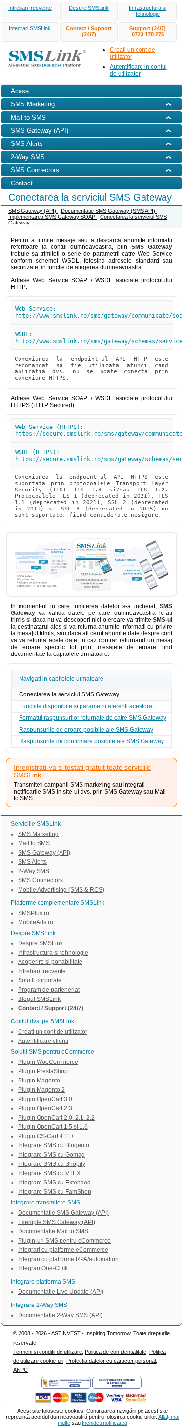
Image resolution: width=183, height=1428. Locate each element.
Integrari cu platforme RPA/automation (68, 1259)
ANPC (20, 1370)
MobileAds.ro (35, 922)
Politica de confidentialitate (115, 1352)
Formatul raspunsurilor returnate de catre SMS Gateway (92, 717)
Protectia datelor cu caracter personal (111, 1361)
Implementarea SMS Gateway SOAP (52, 217)
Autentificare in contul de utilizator (138, 70)
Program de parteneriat (49, 990)
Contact (22, 183)
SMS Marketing (38, 834)
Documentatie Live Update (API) (60, 1292)
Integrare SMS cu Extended (54, 1182)
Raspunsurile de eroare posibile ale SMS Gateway (86, 729)
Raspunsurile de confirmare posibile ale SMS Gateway (91, 741)
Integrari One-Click (43, 1268)
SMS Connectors (40, 880)
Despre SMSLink (89, 8)
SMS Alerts (32, 862)
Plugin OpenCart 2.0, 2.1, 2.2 (56, 1118)
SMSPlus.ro (33, 913)
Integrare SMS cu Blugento (53, 1145)
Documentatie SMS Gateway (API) (63, 1213)
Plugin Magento (39, 1080)
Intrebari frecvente (30, 8)
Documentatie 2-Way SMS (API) (60, 1315)
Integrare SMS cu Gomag (51, 1155)
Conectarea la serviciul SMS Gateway (69, 694)
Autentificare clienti (43, 1041)
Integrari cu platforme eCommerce (63, 1250)
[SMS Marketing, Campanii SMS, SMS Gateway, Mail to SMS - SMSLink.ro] (44, 68)
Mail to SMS (34, 843)
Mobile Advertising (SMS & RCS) (61, 890)
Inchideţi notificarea (104, 1423)
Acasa (20, 91)
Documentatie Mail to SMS (53, 1231)
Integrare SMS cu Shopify (51, 1164)
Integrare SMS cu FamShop (54, 1192)
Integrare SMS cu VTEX (49, 1173)
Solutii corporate (39, 980)
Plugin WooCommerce (48, 1062)
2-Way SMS (33, 871)
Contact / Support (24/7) (89, 31)
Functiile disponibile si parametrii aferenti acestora (85, 706)
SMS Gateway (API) (33, 211)
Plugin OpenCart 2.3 (45, 1108)
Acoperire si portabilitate (50, 962)
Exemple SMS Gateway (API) (56, 1222)
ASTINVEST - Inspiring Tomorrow (90, 1333)
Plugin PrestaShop (43, 1071)
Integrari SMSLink (30, 28)
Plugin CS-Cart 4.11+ (46, 1136)
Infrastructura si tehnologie (147, 11)
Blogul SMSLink (39, 999)
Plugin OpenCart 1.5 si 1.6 (53, 1127)
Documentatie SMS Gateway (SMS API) (109, 211)
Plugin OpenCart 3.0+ (47, 1099)
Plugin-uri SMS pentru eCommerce (64, 1241)
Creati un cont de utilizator (52, 1032)
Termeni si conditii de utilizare (47, 1352)
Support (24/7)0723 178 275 (147, 31)
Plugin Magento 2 (41, 1090)
